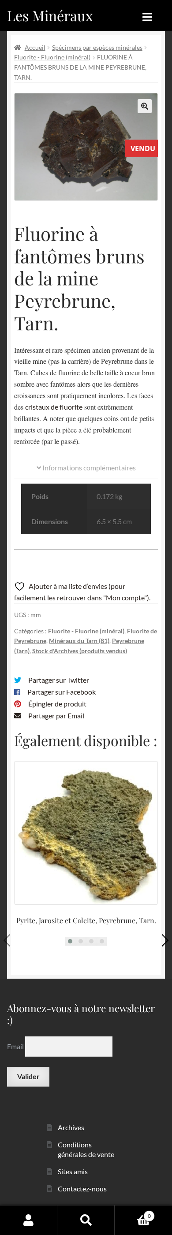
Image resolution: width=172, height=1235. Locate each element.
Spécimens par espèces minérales (97, 47)
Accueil (35, 47)
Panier (133, 1213)
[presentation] (10, 940)
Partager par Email (56, 715)
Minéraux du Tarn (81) (79, 640)
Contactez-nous (82, 1188)
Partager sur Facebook (61, 692)
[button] (145, 106)
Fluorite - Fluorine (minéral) (52, 57)
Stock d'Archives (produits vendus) (79, 650)
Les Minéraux (50, 15)
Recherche (86, 1220)
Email (16, 1046)
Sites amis (73, 1171)
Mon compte (28, 1220)
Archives (71, 1127)
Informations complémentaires (88, 467)
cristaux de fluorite (53, 407)
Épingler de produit (57, 703)
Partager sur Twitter (58, 680)
